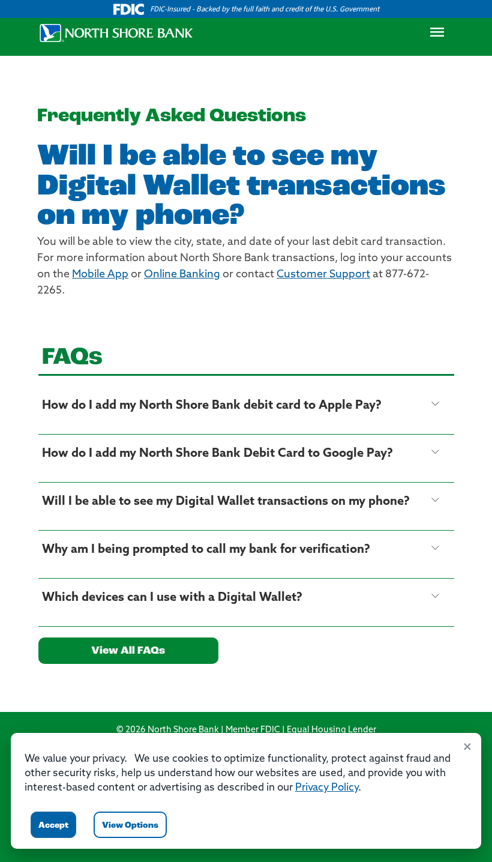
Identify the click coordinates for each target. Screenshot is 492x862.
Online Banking (182, 275)
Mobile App (100, 275)
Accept (53, 825)
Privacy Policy (326, 788)
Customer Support (323, 275)
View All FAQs (128, 651)
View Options (130, 825)
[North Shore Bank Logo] (116, 33)
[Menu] (436, 35)
